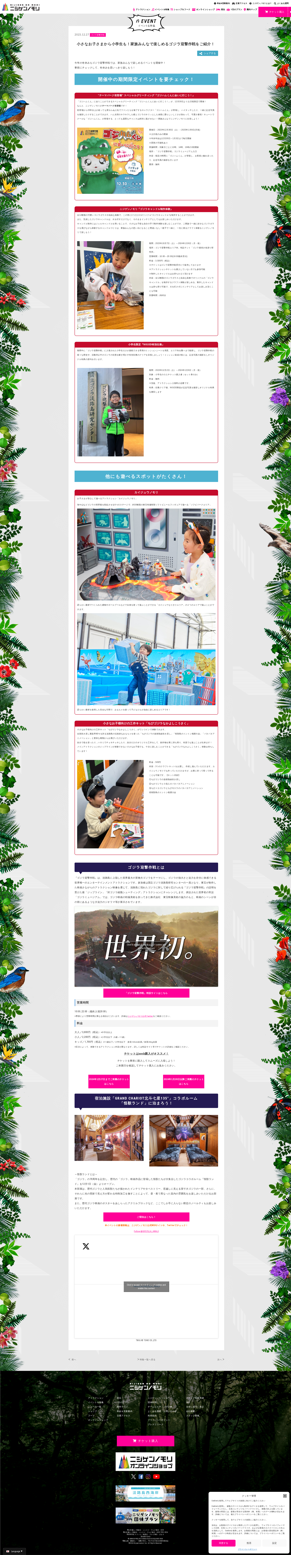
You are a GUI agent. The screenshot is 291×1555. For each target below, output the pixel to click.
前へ (74, 1359)
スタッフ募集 (192, 1415)
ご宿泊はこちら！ (146, 1217)
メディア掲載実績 (195, 1398)
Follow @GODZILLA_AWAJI (146, 1231)
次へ (219, 1359)
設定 (274, 1543)
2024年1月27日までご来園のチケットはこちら (109, 1081)
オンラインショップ (205, 9)
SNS (188, 1402)
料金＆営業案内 (124, 1411)
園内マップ (252, 9)
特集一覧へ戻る (147, 1359)
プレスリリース (155, 1424)
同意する (223, 1543)
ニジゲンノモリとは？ (262, 3)
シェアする (210, 53)
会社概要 (190, 1411)
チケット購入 (276, 11)
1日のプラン (236, 9)
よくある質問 (283, 3)
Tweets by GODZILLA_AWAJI (146, 1287)
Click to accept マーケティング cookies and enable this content (146, 946)
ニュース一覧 (94, 1406)
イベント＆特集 (162, 9)
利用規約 (152, 1415)
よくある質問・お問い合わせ (162, 1411)
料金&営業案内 (223, 3)
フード (91, 1415)
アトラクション (143, 9)
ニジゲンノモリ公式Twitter (140, 1016)
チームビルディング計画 (160, 1406)
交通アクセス (241, 3)
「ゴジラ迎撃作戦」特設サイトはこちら (146, 993)
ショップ (92, 1411)
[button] (284, 1495)
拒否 (249, 1543)
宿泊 (223, 9)
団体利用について (157, 1402)
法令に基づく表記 (195, 1406)
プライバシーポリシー (247, 1549)
